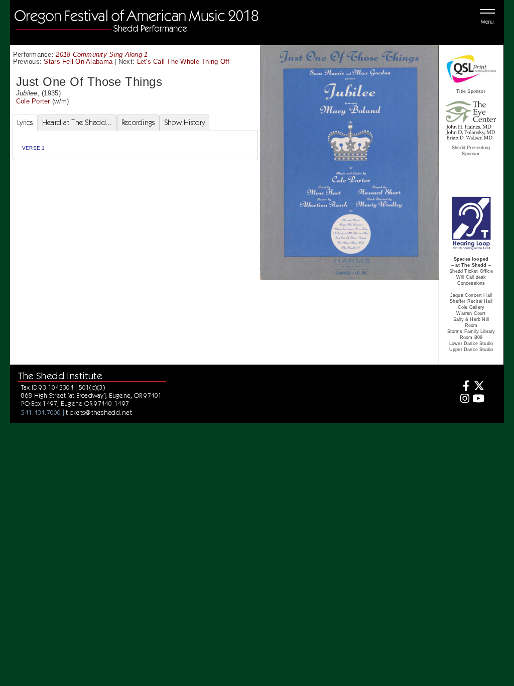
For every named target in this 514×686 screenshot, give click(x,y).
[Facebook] (463, 387)
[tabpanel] (135, 145)
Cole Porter (33, 101)
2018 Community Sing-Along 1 (102, 54)
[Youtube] (478, 399)
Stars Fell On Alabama (78, 61)
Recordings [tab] (138, 123)
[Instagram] (463, 399)
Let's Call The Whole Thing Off (183, 61)
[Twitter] (478, 387)
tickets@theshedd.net (99, 412)
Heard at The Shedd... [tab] (77, 123)
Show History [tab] (184, 123)
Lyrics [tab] (25, 123)
